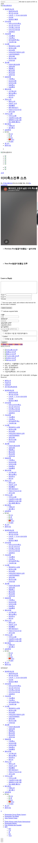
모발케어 (12, 413)
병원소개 (8, 380)
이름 (3, 315)
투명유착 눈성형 (14, 427)
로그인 (7, 524)
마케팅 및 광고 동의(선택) (13, 339)
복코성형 (12, 452)
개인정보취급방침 (11, 387)
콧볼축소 (12, 450)
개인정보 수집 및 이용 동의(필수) (16, 333)
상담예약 (8, 511)
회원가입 (8, 526)
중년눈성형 (12, 439)
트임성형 (12, 431)
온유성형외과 (7, 183)
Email (3, 297)
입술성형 (8, 458)
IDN (11, 523)
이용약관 (8, 385)
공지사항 (12, 493)
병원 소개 (12, 482)
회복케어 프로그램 (15, 501)
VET (12, 521)
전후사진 (12, 507)
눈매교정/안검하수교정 (17, 433)
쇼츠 (2, 173)
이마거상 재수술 (14, 411)
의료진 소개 (13, 484)
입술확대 (12, 468)
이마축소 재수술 (14, 409)
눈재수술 (12, 441)
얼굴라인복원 (13, 400)
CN (11, 515)
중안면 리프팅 (13, 394)
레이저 (11, 478)
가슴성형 (8, 415)
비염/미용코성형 (14, 446)
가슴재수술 (12, 423)
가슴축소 (12, 419)
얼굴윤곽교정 (9, 390)
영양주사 (12, 476)
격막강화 (12, 437)
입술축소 (12, 466)
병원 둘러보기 (13, 489)
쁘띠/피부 (8, 470)
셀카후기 (12, 509)
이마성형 (8, 402)
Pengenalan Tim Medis (12, 816)
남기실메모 (5, 327)
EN (11, 519)
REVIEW (8, 505)
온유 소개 (8, 480)
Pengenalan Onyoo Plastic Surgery (15, 814)
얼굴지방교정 (13, 392)
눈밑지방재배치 (14, 435)
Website (3, 299)
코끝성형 (12, 448)
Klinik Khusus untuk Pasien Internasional (17, 821)
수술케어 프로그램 (15, 499)
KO (10, 828)
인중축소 (12, 460)
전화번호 (4, 319)
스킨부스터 (12, 472)
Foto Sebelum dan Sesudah (13, 825)
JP (11, 517)
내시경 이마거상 (14, 407)
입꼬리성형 (12, 462)
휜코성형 (12, 454)
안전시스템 (8, 495)
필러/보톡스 (13, 474)
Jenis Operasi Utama (11, 818)
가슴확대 (12, 417)
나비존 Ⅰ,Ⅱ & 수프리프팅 (18, 396)
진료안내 (8, 382)
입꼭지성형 (12, 464)
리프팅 (11, 398)
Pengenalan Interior (11, 823)
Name (3, 295)
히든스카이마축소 (15, 405)
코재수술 (12, 456)
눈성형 (7, 425)
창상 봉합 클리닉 (14, 503)
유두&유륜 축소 (14, 421)
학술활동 (12, 487)
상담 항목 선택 (6, 323)
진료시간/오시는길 (15, 491)
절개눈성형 (12, 429)
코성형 (7, 443)
